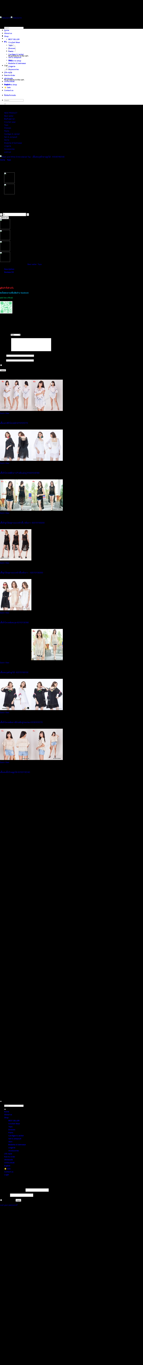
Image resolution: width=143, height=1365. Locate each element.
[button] (5, 41)
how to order (9, 1156)
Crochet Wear (14, 42)
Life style (8, 1153)
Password (5, 1195)
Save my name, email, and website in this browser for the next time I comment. (36, 365)
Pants (6, 131)
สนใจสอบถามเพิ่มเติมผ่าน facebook (14, 293)
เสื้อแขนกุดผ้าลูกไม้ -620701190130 (14, 672)
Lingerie (11, 66)
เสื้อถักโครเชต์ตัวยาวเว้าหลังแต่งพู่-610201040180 (20, 473)
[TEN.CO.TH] (11, 18)
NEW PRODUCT (10, 113)
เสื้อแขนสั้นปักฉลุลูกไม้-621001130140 (15, 772)
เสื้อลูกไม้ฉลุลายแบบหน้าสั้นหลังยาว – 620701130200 (21, 572)
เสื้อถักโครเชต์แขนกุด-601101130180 (14, 622)
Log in (18, 1200)
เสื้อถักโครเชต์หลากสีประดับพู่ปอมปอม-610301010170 (21, 722)
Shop (6, 36)
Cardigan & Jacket (16, 54)
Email (3, 360)
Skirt (10, 60)
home (6, 30)
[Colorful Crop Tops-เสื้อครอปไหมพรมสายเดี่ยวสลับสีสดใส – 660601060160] (9, 193)
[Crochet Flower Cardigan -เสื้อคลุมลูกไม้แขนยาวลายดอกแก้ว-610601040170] (9, 182)
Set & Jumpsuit (14, 57)
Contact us (8, 90)
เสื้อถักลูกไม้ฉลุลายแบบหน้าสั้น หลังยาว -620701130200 (22, 523)
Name (3, 355)
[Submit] (5, 1109)
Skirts (6, 140)
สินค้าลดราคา (9, 119)
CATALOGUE (9, 81)
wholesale (8, 78)
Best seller (9, 116)
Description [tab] (9, 269)
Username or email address (12, 1190)
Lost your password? (9, 1205)
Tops (6, 125)
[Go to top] (1, 1101)
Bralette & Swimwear (17, 63)
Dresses (7, 128)
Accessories (13, 69)
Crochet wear (10, 122)
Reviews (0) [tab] (9, 272)
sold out (7, 152)
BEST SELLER (13, 39)
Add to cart (4, 218)
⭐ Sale (7, 87)
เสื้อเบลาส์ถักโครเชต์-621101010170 (14, 423)
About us (8, 33)
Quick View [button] (4, 413)
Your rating (5, 334)
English (7, 84)
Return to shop (14, 60)
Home (2, 159)
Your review (5, 350)
